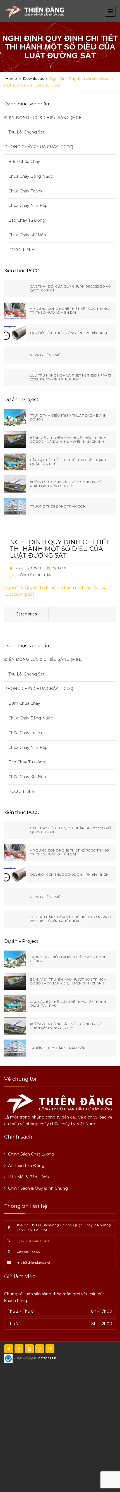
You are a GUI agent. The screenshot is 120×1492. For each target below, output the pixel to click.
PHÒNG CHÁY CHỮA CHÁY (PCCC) (38, 146)
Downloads (33, 78)
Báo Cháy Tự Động (26, 220)
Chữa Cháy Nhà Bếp (27, 205)
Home (11, 78)
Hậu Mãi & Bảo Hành (28, 1176)
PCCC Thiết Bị (22, 249)
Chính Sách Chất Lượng (31, 1154)
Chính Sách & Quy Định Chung (38, 1188)
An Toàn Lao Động (26, 1165)
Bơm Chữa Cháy (24, 161)
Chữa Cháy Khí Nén (27, 234)
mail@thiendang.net (34, 1262)
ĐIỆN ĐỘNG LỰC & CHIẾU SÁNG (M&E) (43, 117)
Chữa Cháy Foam (25, 191)
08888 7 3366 (28, 1251)
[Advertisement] (60, 1426)
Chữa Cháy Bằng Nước (30, 176)
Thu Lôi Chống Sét (26, 132)
